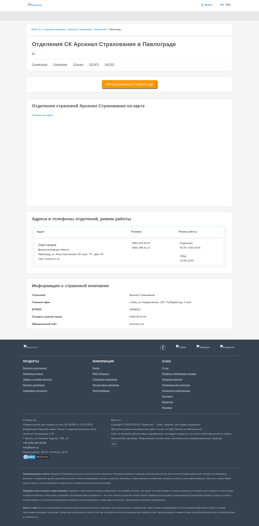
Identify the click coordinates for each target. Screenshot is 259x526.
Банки (95, 368)
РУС (228, 4)
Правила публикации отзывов (179, 373)
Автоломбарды (101, 390)
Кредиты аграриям (34, 385)
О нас (165, 368)
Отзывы (78, 64)
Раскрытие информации (176, 390)
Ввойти (208, 4)
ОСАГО (94, 64)
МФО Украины (100, 373)
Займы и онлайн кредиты (37, 379)
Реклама (167, 407)
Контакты (167, 396)
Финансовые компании (105, 385)
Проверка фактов (172, 379)
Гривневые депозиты (35, 390)
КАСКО (109, 64)
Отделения (60, 64)
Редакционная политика (176, 385)
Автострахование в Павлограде (129, 84)
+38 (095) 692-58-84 (34, 442)
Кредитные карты (33, 373)
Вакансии (167, 402)
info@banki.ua (31, 447)
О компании (39, 64)
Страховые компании (104, 379)
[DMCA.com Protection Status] (36, 458)
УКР (222, 4)
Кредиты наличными (35, 368)
